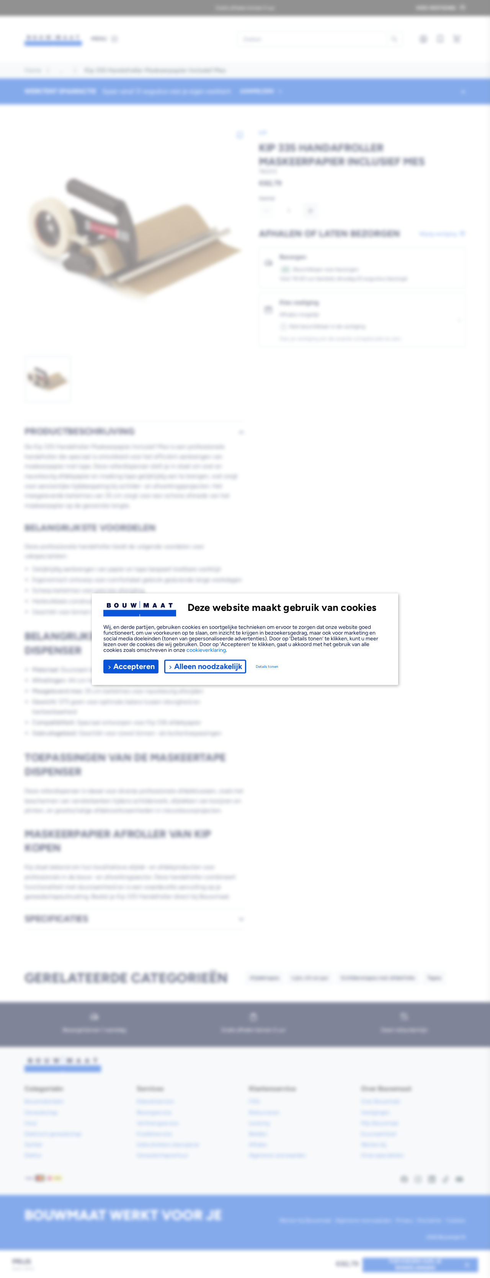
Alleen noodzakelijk (208, 666)
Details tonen (267, 666)
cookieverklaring (206, 649)
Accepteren (134, 666)
